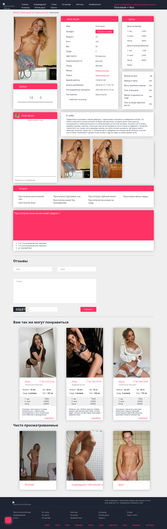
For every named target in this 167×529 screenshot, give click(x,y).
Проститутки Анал (26, 202)
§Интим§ (29, 484)
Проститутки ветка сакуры (135, 196)
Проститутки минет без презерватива (64, 201)
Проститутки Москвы (22, 512)
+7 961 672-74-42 (46, 381)
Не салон (45, 512)
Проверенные (95, 4)
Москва (16, 12)
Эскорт (130, 512)
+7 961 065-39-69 (93, 381)
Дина (121, 484)
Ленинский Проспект (34, 385)
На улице (74, 515)
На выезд (25, 7)
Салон (54, 4)
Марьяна (79, 525)
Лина (74, 381)
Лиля (125, 525)
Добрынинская (42, 12)
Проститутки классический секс (31, 197)
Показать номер (104, 31)
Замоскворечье (27, 12)
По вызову (66, 4)
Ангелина (150, 525)
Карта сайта (132, 515)
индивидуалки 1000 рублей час (88, 484)
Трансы (54, 7)
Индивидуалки (40, 4)
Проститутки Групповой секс (67, 196)
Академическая (78, 385)
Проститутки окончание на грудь (101, 201)
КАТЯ (57, 525)
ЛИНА (47, 525)
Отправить (88, 309)
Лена (27, 381)
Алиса (121, 381)
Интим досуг (40, 7)
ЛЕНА (67, 525)
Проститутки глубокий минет (102, 196)
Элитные (80, 4)
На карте (45, 515)
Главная (25, 4)
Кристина (113, 525)
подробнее (49, 418)
